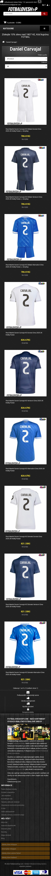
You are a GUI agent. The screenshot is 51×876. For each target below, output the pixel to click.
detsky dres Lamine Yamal (11, 853)
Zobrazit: (44, 62)
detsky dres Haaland (9, 857)
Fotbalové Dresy (19, 743)
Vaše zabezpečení (7, 812)
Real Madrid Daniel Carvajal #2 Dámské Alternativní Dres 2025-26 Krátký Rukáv (25, 673)
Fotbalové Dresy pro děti (16, 769)
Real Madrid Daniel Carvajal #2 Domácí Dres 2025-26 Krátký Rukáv (24, 334)
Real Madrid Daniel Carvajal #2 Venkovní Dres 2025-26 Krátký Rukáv (24, 401)
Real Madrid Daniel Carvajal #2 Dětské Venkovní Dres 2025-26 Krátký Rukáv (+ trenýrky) (24, 198)
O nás (3, 808)
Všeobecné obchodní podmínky (12, 805)
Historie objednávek (8, 825)
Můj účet (4, 822)
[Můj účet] (48, 5)
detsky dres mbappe (9, 844)
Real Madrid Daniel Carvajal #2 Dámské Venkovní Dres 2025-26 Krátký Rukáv (24, 605)
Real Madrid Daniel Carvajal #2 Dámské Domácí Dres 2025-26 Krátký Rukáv (24, 537)
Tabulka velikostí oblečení (10, 802)
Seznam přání (6, 829)
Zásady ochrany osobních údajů (12, 815)
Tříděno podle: (42, 55)
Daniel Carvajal (11, 42)
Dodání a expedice (8, 792)
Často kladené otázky (9, 789)
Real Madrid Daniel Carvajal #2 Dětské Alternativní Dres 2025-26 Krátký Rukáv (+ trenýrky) (25, 266)
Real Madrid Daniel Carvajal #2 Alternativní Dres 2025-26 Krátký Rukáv (25, 469)
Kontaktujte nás (6, 799)
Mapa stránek (6, 835)
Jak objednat (6, 795)
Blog (3, 838)
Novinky (4, 832)
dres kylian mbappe (9, 849)
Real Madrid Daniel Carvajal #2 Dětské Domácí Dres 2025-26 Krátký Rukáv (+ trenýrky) (23, 130)
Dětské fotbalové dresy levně (34, 864)
